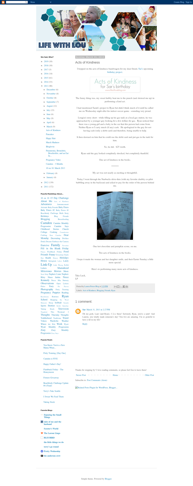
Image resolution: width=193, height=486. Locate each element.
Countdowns (64, 232)
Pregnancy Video (53, 159)
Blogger (108, 478)
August (50, 105)
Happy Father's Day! (52, 364)
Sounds (66, 303)
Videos (44, 320)
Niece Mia (56, 280)
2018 (46, 65)
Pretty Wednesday (52, 451)
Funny (52, 254)
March (50, 126)
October (50, 97)
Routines (55, 296)
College (44, 232)
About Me (46, 201)
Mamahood (63, 268)
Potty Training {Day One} (54, 353)
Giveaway (59, 254)
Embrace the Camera (60, 241)
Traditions (57, 318)
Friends (107, 290)
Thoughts (45, 314)
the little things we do (54, 442)
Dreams (49, 241)
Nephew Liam (55, 274)
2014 (46, 81)
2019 (46, 61)
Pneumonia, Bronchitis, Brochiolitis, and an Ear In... (57, 153)
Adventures (46, 204)
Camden (46, 222)
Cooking (53, 232)
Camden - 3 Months (54, 163)
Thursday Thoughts (60, 314)
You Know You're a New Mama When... (54, 346)
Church (65, 229)
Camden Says (61, 226)
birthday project (114, 71)
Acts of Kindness (89, 290)
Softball (58, 302)
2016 (46, 73)
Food (66, 251)
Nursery (66, 280)
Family (55, 244)
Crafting (44, 235)
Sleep (51, 302)
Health (48, 257)
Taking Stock (47, 309)
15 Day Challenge (59, 198)
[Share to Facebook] (123, 286)
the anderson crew (52, 455)
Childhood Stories (50, 229)
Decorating (55, 238)
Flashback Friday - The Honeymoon (53, 370)
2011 (46, 186)
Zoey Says (55, 333)
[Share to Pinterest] (126, 286)
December (51, 89)
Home (115, 375)
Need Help (44, 274)
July (49, 110)
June (49, 114)
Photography (47, 289)
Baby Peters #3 (62, 210)
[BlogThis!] (118, 286)
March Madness (52, 142)
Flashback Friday (54, 251)
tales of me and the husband (52, 423)
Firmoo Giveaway (51, 377)
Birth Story (64, 213)
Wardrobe (54, 320)
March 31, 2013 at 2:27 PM (98, 309)
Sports (43, 305)
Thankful (44, 312)
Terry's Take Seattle (51, 391)
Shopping (53, 299)
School (44, 299)
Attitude (44, 207)
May (49, 118)
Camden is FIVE (50, 358)
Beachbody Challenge (49, 213)
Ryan (113, 290)
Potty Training (62, 289)
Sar (84, 309)
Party (51, 286)
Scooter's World (51, 428)
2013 (46, 85)
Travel (66, 318)
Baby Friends (53, 207)
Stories (51, 305)
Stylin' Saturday (63, 306)
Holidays (64, 257)
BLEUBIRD (49, 437)
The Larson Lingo (52, 433)
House (44, 260)
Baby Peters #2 (48, 210)
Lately (66, 260)
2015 (46, 77)
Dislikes (65, 238)
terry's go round (51, 446)
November (51, 93)
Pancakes (50, 134)
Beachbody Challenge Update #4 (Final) (55, 384)
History (55, 258)
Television (63, 308)
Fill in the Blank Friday (55, 248)
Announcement (63, 204)
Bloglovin (50, 146)
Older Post (149, 375)
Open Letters (63, 283)
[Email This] (115, 286)
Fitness (43, 252)
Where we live (48, 324)
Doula (43, 241)
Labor (60, 261)
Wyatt (66, 324)
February (51, 173)
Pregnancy (46, 292)
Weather (65, 320)
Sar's (140, 68)
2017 (46, 69)
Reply (84, 323)
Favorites (65, 245)
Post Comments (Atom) (97, 380)
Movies (57, 271)
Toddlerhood (46, 318)
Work (59, 324)
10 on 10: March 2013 (55, 168)
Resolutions (45, 296)
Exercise (45, 245)
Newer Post (81, 375)
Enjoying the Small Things (52, 416)
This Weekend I (60, 312)
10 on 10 (45, 198)
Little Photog (58, 265)
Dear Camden (55, 235)
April (49, 122)
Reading (65, 292)
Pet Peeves (63, 286)
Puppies (56, 292)
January (50, 177)
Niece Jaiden (54, 277)
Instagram (52, 261)
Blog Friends (61, 216)
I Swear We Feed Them (53, 396)
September (51, 101)
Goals (66, 254)
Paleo (43, 286)
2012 (46, 182)
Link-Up (46, 264)
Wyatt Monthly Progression (55, 326)
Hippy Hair (51, 138)
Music (66, 271)
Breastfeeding (63, 219)
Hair (42, 258)
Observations (47, 283)
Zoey (43, 330)
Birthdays (45, 216)
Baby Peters (64, 207)
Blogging (100, 290)
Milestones (46, 271)
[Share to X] (121, 286)
